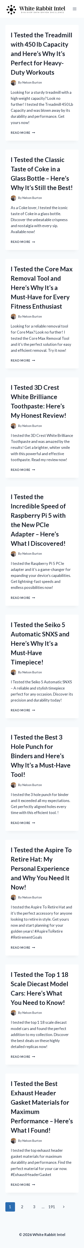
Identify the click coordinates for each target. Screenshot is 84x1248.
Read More (23, 132)
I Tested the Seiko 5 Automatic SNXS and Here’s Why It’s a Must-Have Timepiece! (40, 643)
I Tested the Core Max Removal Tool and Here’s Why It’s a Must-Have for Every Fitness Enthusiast (42, 287)
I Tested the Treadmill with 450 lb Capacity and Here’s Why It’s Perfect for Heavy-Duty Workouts (41, 53)
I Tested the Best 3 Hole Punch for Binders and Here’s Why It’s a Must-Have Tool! (41, 755)
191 (51, 1206)
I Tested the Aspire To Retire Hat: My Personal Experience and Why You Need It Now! (41, 868)
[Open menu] (74, 8)
